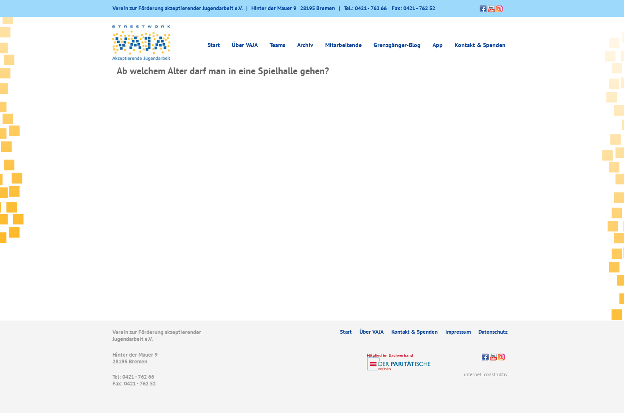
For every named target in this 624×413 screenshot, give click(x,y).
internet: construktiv (486, 374)
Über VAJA (372, 331)
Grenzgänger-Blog (397, 45)
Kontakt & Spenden (480, 45)
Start (214, 45)
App (438, 45)
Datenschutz (493, 331)
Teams (277, 45)
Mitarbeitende (343, 45)
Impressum (458, 331)
